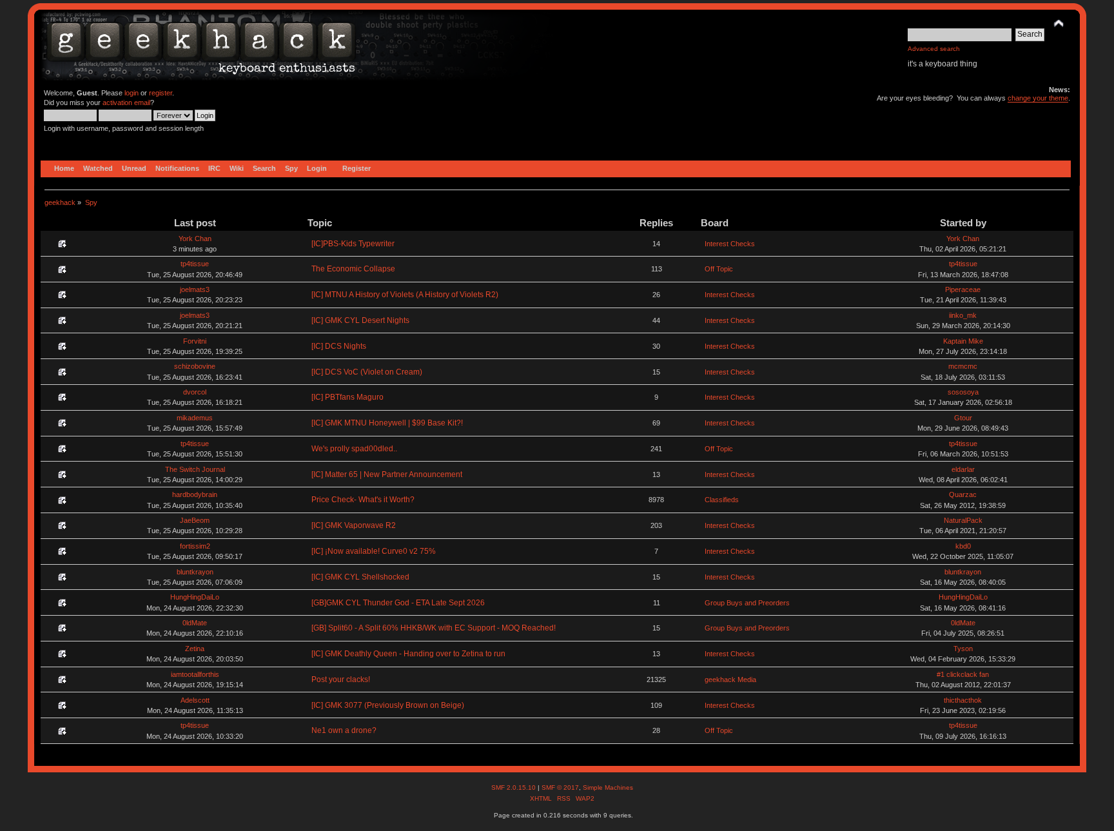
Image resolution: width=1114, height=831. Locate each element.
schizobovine (194, 366)
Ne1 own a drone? (343, 730)
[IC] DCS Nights (338, 346)
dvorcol (194, 392)
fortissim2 (195, 546)
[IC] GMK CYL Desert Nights (360, 320)
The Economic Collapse (353, 268)
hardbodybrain (194, 494)
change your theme (1038, 98)
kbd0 (963, 546)
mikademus (195, 418)
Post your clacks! (340, 679)
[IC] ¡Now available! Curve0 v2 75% (373, 551)
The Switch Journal (195, 469)
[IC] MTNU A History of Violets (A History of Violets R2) (404, 294)
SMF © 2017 (560, 787)
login (131, 93)
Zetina (194, 648)
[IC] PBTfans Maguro (347, 397)
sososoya (963, 392)
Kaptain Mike (963, 341)
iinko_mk (963, 315)
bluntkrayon (195, 572)
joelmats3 (195, 289)
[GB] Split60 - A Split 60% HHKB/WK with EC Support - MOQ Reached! (433, 627)
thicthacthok (963, 700)
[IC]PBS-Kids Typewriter (353, 243)
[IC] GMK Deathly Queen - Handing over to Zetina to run (408, 653)
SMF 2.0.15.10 (514, 787)
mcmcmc (962, 366)
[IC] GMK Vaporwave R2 (353, 525)
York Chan (195, 238)
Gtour (963, 418)
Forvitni (194, 341)
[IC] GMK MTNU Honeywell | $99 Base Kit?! (387, 422)
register (160, 93)
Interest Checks (730, 244)
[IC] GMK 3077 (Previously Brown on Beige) (387, 705)
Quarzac (963, 494)
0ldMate (194, 623)
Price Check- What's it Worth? (363, 499)
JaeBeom (195, 520)
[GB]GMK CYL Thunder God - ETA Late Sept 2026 (398, 602)
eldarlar (963, 469)
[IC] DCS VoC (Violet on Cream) (366, 371)
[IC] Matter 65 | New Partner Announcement (386, 474)
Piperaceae (963, 289)
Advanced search (934, 48)
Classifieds (722, 499)
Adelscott (195, 700)
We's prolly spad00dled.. (354, 448)
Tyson (963, 648)
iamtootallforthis (195, 674)
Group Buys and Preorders (747, 603)
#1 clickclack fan (963, 674)
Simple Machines (608, 787)
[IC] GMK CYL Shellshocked (360, 577)
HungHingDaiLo (194, 597)
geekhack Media (730, 679)
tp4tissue (195, 264)
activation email (126, 102)
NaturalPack (963, 520)
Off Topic (719, 269)
